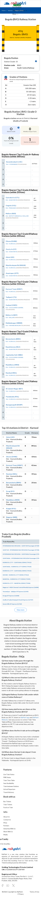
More (15, 14)
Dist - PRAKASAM (11, 208)
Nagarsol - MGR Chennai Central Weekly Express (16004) (21, 587)
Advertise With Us (9, 829)
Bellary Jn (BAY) (11, 315)
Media (5, 835)
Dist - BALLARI (10, 317)
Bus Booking (17, 7)
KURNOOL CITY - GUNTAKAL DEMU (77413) (17, 562)
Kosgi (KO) (10, 491)
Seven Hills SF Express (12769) (12, 604)
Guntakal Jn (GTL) (12, 197)
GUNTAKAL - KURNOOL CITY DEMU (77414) (17, 566)
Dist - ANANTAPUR (11, 200)
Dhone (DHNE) (11, 241)
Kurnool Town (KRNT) (14, 289)
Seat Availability (8, 783)
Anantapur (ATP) (12, 273)
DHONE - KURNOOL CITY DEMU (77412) (16, 575)
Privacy (21, 894)
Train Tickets (17, 3)
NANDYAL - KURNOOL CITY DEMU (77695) (16, 579)
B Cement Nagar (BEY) (14, 389)
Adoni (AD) (10, 257)
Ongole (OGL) (11, 205)
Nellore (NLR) (11, 213)
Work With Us (8, 832)
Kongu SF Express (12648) (11, 596)
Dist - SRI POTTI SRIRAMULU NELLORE (17, 216)
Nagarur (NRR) (11, 517)
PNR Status (7, 777)
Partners (6, 826)
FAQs (5, 823)
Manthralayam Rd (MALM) (16, 265)
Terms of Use (34, 892)
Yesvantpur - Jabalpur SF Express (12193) (15, 591)
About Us (6, 817)
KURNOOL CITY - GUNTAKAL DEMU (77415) (17, 571)
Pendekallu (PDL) (12, 397)
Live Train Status (8, 774)
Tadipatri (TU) (11, 297)
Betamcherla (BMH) (13, 339)
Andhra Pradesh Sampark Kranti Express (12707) (18, 600)
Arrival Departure (9, 789)
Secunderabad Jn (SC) (14, 162)
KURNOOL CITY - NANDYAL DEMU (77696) (16, 583)
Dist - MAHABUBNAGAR (13, 325)
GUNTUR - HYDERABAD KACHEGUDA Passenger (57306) (21, 550)
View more (20, 610)
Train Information (19, 10)
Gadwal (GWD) (11, 305)
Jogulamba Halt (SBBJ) (14, 355)
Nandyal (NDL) (11, 373)
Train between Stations (11, 786)
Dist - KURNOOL (11, 244)
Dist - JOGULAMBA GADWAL (14, 307)
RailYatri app (25, 717)
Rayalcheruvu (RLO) (13, 347)
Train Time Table (9, 780)
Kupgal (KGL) (11, 508)
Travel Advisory (8, 792)
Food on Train (8, 807)
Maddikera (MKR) (12, 365)
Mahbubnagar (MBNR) (14, 323)
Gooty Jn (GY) (11, 249)
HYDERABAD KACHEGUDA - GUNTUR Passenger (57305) (21, 546)
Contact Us (7, 820)
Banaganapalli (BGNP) (14, 405)
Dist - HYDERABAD (11, 164)
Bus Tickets (7, 801)
